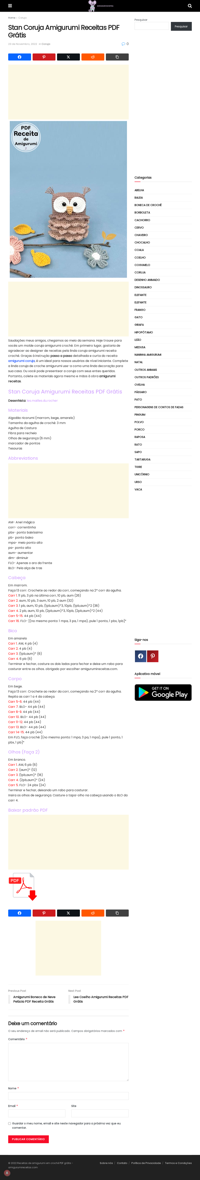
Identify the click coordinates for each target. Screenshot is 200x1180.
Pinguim (140, 415)
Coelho (140, 258)
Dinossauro (143, 287)
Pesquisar (141, 20)
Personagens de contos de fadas (159, 407)
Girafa (139, 325)
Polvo (139, 422)
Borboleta (142, 212)
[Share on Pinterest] (44, 57)
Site (73, 1106)
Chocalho (142, 242)
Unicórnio (142, 474)
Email (13, 1106)
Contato (122, 1163)
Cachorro (142, 220)
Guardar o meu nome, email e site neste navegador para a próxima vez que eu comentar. (66, 1125)
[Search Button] (190, 6)
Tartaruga (142, 459)
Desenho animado (147, 280)
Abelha (139, 190)
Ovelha (140, 385)
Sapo (138, 452)
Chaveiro (141, 235)
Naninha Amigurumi (148, 355)
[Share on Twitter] (68, 57)
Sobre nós (106, 1163)
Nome (13, 1088)
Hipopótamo (144, 332)
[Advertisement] (68, 92)
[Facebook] (140, 656)
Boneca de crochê (148, 205)
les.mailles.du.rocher (42, 400)
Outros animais (146, 370)
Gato (139, 317)
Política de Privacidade (146, 1163)
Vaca (138, 489)
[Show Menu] (10, 6)
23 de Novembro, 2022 (22, 44)
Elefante (140, 295)
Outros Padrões (147, 377)
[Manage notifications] (7, 1173)
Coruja (22, 17)
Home (11, 17)
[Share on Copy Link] (117, 57)
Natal (139, 362)
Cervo (139, 228)
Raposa (140, 437)
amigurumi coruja (21, 361)
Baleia (139, 198)
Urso (138, 482)
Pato (138, 399)
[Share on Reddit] (92, 57)
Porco (140, 429)
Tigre (138, 467)
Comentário (18, 1039)
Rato (138, 445)
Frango (140, 310)
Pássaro (141, 392)
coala (139, 250)
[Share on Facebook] (19, 57)
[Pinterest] (152, 656)
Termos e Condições (178, 1163)
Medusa (140, 347)
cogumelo (142, 265)
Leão (138, 340)
